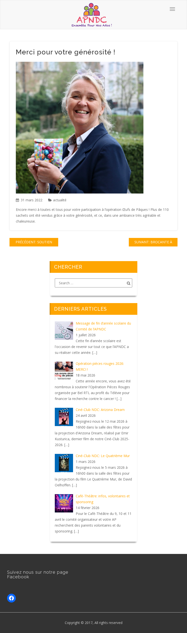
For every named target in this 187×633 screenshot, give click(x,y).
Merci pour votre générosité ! (65, 52)
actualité (59, 200)
